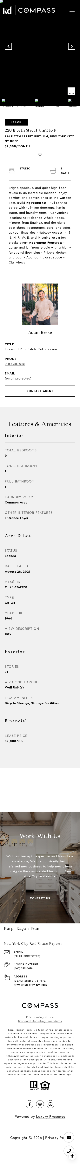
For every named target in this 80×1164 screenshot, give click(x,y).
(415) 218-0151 (15, 364)
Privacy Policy (57, 1138)
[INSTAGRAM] (40, 1104)
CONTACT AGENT (40, 391)
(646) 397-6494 (23, 968)
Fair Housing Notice (40, 1017)
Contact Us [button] (40, 898)
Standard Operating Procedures (40, 1021)
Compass (44, 1033)
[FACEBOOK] (29, 1104)
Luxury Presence (50, 1116)
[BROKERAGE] (50, 1104)
